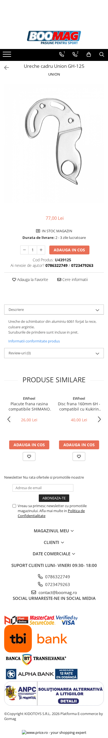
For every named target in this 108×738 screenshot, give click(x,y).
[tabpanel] (54, 143)
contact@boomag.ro (57, 592)
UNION (54, 74)
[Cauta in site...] (102, 54)
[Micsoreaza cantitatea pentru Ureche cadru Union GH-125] (24, 250)
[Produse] (7, 56)
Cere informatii (74, 279)
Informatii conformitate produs (34, 341)
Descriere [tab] (16, 309)
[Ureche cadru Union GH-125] (54, 143)
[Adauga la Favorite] (29, 456)
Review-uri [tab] (20, 352)
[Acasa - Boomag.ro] (54, 37)
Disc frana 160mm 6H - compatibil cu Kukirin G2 (79, 406)
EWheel (29, 398)
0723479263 (57, 584)
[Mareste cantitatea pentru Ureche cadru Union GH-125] (41, 250)
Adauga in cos (69, 249)
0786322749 (57, 576)
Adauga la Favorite (32, 279)
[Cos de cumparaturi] (89, 54)
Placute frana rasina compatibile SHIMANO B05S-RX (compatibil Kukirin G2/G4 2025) (29, 406)
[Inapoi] (4, 67)
